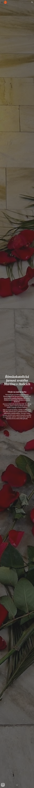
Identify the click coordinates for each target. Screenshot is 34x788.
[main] (17, 380)
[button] (2, 2)
